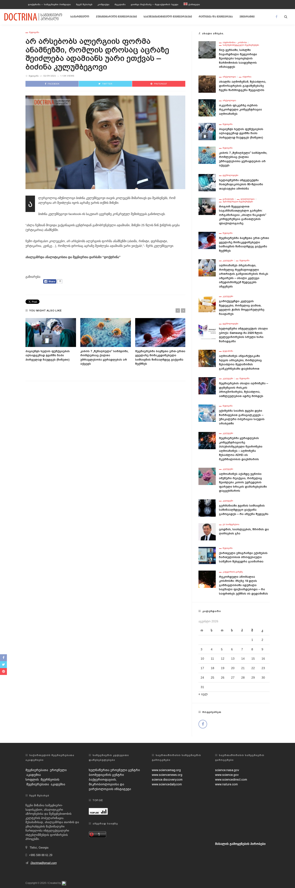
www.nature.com (226, 784)
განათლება (228, 199)
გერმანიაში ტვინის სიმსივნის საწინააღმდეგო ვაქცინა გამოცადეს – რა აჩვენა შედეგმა (243, 510)
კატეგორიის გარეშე (233, 572)
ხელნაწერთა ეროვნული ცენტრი (114, 770)
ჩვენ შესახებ (84, 4)
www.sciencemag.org (166, 770)
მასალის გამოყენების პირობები (240, 844)
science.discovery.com (167, 779)
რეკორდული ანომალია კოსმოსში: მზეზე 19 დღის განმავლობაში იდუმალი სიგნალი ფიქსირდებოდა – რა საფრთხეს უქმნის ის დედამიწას (243, 585)
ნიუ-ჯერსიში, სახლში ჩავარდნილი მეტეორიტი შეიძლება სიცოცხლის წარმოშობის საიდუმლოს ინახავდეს (238, 58)
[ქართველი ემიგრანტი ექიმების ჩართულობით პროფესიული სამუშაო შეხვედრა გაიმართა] (207, 555)
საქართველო (79, 17)
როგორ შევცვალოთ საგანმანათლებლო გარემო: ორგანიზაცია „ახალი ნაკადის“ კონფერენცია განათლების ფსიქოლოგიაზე (242, 215)
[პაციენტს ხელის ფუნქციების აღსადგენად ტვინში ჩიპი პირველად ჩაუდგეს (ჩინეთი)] (50, 332)
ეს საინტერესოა (231, 524)
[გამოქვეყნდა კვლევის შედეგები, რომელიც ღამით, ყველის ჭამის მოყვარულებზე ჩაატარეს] (207, 303)
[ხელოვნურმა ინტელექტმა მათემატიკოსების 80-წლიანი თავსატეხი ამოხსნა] (207, 182)
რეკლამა (120, 4)
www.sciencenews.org (167, 775)
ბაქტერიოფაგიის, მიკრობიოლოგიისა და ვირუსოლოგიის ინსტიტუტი (110, 784)
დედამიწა (228, 351)
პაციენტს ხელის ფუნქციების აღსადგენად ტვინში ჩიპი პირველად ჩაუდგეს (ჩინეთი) (47, 355)
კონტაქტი (103, 4)
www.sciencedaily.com (167, 784)
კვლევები (228, 260)
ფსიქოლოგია (248, 199)
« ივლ (203, 694)
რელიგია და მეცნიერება (216, 17)
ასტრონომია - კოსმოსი (235, 42)
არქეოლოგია (229, 76)
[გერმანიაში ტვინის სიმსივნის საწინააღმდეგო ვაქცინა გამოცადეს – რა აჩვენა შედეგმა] (207, 507)
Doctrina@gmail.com (43, 862)
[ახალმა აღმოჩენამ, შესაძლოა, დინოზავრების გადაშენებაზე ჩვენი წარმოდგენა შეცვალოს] (207, 83)
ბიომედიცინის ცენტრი (106, 775)
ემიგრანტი (247, 17)
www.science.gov (227, 775)
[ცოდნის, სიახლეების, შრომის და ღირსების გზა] (207, 531)
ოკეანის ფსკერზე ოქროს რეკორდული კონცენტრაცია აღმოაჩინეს (240, 109)
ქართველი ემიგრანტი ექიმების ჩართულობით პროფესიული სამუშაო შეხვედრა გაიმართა (243, 557)
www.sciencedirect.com (231, 779)
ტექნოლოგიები (230, 175)
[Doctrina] (33, 16)
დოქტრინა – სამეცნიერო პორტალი (49, 4)
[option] (50, 340)
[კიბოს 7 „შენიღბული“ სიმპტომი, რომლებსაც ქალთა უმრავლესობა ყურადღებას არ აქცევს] (105, 332)
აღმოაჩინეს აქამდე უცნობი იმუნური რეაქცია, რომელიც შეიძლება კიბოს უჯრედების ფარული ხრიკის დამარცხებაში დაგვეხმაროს (243, 482)
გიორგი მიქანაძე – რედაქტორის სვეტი (154, 4)
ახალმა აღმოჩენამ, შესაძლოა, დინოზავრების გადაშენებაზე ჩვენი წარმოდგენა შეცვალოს (242, 86)
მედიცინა (34, 32)
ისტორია (247, 76)
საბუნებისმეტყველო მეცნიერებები (168, 17)
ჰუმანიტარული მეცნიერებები (116, 17)
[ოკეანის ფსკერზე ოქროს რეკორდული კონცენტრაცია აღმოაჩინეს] (207, 107)
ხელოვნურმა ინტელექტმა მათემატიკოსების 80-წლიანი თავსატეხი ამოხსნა (241, 184)
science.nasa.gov (227, 770)
